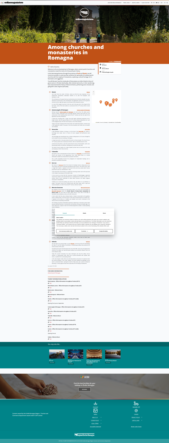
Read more (52, 362)
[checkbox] (53, 66)
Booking (84, 389)
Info (50, 283)
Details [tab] (84, 213)
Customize (83, 231)
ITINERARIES (117, 61)
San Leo (88, 163)
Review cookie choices (136, 426)
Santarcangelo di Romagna (83, 110)
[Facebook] (151, 2)
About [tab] (104, 213)
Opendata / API (136, 407)
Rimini (85, 73)
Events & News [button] (136, 2)
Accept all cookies (103, 231)
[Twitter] (155, 2)
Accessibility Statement (95, 426)
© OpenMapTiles (111, 122)
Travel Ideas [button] (126, 2)
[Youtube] (157, 2)
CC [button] (166, 40)
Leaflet (98, 122)
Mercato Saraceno (85, 187)
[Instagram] (153, 2)
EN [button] (161, 2)
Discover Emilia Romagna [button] (114, 2)
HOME (111, 61)
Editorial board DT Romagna (54, 273)
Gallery (95, 414)
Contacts (136, 414)
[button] (165, 3)
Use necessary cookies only (65, 231)
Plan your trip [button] (145, 2)
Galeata (88, 241)
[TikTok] (158, 2)
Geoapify (105, 122)
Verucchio (87, 129)
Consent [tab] (65, 213)
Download (95, 407)
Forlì (78, 73)
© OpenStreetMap (117, 122)
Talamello (87, 151)
